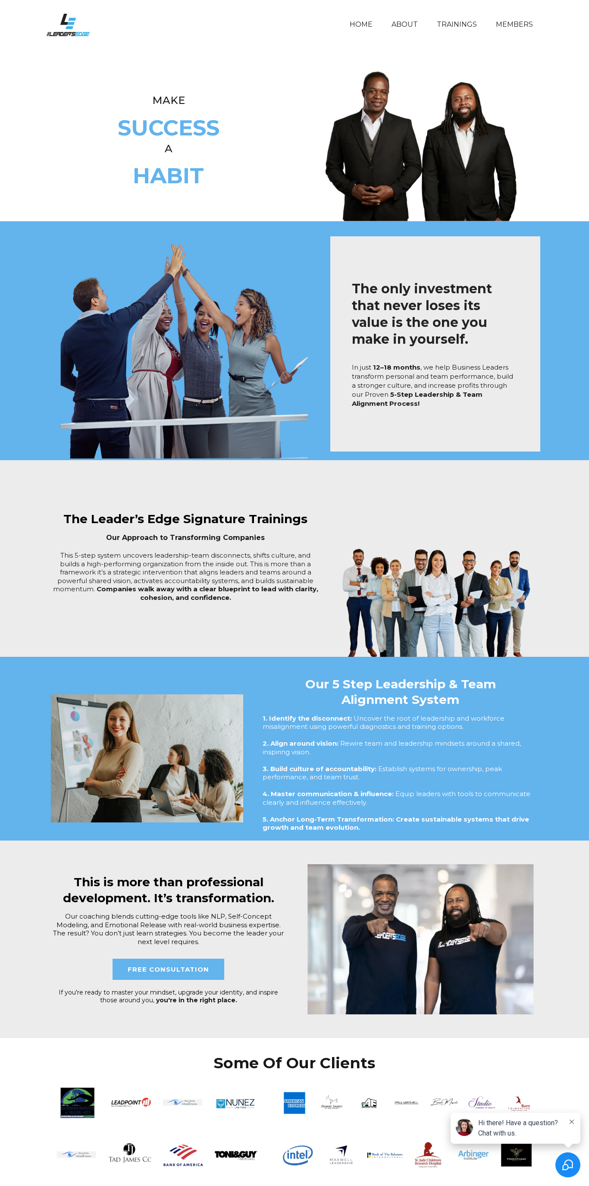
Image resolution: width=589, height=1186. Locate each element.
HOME (361, 24)
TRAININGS (457, 24)
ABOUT (405, 24)
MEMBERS (514, 24)
